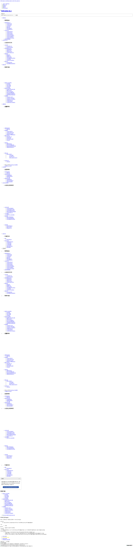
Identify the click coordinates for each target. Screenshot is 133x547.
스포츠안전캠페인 (10, 36)
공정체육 (6, 224)
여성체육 (8, 87)
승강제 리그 (7, 160)
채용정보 (6, 445)
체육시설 (6, 153)
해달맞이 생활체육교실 (11, 134)
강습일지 (8, 140)
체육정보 (4, 17)
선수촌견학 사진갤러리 (11, 102)
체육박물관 (9, 247)
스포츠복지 (7, 213)
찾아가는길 (7, 240)
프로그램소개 (9, 136)
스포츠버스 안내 (10, 325)
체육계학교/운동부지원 (11, 94)
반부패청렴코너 (9, 225)
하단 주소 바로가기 (16, 0)
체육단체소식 (9, 28)
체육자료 (8, 257)
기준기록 (8, 177)
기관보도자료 (9, 24)
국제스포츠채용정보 (10, 218)
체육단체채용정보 (10, 446)
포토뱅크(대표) (9, 62)
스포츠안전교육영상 (10, 35)
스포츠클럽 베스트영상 (11, 58)
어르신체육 (9, 314)
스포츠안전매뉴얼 (10, 34)
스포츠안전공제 (9, 33)
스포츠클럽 (11, 155)
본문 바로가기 (3, 0)
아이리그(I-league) (10, 91)
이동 (8, 541)
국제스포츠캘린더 (10, 180)
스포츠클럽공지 (9, 29)
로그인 (4, 3)
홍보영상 (8, 54)
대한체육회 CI (9, 49)
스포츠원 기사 (9, 46)
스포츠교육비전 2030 (10, 209)
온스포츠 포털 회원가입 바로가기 (10, 487)
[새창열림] (4, 4)
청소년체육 (9, 313)
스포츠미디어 (4, 40)
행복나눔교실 (9, 90)
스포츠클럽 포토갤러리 (11, 63)
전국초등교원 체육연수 (11, 93)
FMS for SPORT (7, 164)
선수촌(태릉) (9, 472)
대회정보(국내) (7, 398)
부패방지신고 (9, 228)
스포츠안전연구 (9, 32)
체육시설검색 (9, 154)
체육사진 (6, 61)
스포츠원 (6, 274)
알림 (5, 238)
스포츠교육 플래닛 (10, 208)
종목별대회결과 (9, 176)
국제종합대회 (9, 179)
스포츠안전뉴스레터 (10, 268)
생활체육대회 (9, 143)
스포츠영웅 (9, 59)
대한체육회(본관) (10, 241)
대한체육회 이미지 (8, 48)
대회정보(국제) (7, 178)
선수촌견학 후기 (10, 101)
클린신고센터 (9, 456)
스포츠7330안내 (9, 131)
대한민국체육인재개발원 (11, 211)
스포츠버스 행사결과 (10, 98)
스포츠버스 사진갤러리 (11, 99)
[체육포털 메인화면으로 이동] (6, 11)
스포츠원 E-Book (10, 47)
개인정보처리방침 (5, 537)
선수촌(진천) (9, 242)
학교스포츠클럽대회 (10, 92)
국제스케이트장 (9, 246)
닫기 (19, 478)
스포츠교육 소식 (10, 212)
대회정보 (6, 142)
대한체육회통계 (7, 269)
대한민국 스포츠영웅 (10, 214)
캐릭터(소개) (9, 50)
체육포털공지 (9, 239)
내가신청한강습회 (10, 365)
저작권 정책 (4, 538)
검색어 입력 (3, 15)
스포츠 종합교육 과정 (11, 210)
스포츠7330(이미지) (10, 52)
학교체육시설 (11, 156)
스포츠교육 (7, 207)
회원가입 (7, 3)
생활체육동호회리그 (10, 147)
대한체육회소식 (7, 22)
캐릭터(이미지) (9, 51)
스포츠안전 (7, 30)
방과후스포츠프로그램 (11, 89)
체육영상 (6, 53)
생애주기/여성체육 (8, 82)
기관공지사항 (9, 23)
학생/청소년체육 (8, 88)
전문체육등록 (7, 171)
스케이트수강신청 (10, 133)
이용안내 (4, 233)
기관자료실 (9, 25)
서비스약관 (4, 536)
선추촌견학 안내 (10, 100)
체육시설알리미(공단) (13, 157)
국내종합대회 (9, 175)
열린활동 (6, 95)
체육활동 (6, 130)
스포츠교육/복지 (5, 182)
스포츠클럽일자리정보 (11, 219)
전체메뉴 (4, 248)
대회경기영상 (9, 286)
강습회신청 (9, 137)
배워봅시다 (9, 55)
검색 (16, 15)
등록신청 (8, 129)
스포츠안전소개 (9, 31)
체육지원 (4, 64)
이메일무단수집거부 (6, 539)
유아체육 (8, 83)
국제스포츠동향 (9, 181)
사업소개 (8, 161)
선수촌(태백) (9, 245)
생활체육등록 (7, 128)
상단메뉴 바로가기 (9, 0)
